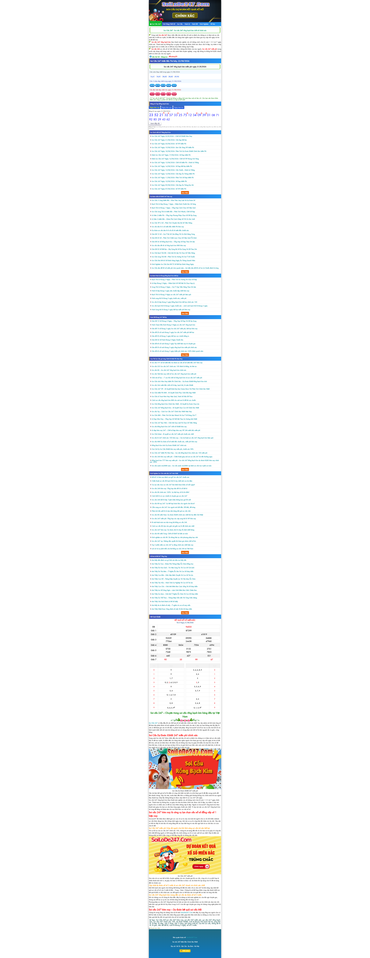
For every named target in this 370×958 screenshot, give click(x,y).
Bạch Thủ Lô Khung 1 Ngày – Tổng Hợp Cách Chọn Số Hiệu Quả (174, 208)
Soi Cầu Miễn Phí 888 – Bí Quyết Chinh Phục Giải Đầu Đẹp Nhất (174, 392)
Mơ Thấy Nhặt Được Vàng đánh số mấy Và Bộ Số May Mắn (172, 609)
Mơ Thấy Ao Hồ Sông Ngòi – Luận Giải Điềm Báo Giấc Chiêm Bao (174, 590)
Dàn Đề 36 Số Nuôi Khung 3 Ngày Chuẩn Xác (167, 340)
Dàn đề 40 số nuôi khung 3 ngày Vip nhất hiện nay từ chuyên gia (173, 343)
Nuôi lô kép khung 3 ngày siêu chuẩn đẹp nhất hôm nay (170, 291)
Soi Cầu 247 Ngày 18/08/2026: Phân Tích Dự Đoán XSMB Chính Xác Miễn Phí (179, 151)
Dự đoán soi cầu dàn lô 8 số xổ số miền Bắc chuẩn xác (170, 230)
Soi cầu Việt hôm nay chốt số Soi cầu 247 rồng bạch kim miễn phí (174, 374)
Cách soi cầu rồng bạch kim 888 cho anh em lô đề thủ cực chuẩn (174, 400)
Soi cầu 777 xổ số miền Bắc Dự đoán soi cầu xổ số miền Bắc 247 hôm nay (177, 362)
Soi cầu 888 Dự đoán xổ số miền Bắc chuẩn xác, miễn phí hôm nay (174, 441)
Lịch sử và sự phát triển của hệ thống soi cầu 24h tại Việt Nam (172, 548)
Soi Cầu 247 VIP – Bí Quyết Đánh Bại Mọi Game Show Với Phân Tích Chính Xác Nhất (180, 389)
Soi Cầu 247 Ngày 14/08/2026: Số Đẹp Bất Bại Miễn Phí (172, 166)
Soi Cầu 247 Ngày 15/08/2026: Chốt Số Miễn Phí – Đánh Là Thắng (175, 162)
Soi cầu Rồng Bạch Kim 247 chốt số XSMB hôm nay (169, 426)
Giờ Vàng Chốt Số (169, 24)
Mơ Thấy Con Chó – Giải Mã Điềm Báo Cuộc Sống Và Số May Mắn (175, 586)
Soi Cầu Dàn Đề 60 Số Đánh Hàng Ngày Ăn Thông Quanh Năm (173, 260)
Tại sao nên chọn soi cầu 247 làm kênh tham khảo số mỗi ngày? (173, 484)
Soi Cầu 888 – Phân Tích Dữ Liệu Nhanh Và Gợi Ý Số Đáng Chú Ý (174, 415)
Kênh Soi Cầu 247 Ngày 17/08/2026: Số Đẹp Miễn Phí (171, 155)
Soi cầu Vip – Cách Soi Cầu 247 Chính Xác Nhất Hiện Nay (172, 411)
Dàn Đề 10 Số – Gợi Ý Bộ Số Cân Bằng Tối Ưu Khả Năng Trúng (173, 234)
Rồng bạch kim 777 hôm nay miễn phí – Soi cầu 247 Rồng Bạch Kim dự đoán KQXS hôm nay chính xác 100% (184, 461)
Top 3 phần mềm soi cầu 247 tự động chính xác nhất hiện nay (172, 545)
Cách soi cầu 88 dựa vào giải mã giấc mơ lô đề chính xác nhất (173, 526)
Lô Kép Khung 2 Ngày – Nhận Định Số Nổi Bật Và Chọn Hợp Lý (173, 283)
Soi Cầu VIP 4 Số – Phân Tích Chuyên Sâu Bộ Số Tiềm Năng (172, 223)
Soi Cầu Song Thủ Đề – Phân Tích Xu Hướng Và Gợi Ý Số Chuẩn (173, 256)
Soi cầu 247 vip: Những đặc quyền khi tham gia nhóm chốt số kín (174, 541)
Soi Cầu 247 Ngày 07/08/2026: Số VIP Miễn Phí (169, 189)
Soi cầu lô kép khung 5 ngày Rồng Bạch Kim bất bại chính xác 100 (174, 302)
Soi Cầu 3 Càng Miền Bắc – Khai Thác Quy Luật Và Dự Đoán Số (173, 200)
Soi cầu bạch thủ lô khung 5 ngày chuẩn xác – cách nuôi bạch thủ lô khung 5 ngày (179, 306)
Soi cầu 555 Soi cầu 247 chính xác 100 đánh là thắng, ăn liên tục (174, 366)
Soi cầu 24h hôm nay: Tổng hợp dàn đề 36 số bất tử (169, 488)
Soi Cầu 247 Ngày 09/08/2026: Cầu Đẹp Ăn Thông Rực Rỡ (173, 185)
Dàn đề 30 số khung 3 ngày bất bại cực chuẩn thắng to (170, 336)
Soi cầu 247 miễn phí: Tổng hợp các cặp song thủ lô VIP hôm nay (174, 518)
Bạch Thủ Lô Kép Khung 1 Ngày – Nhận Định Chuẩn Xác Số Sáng (174, 204)
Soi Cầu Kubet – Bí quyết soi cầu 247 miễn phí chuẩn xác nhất (173, 434)
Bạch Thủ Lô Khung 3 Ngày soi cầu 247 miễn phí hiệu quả (171, 294)
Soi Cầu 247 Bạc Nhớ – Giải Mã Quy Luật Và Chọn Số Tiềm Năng (174, 423)
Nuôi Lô (187, 24)
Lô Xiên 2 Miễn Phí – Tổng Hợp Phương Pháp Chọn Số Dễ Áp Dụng (174, 215)
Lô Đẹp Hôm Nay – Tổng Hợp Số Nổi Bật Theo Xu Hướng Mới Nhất (174, 419)
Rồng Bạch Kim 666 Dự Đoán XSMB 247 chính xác (169, 445)
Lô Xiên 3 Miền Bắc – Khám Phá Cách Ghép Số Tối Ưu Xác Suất (173, 219)
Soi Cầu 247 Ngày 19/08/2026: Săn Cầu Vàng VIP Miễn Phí (173, 147)
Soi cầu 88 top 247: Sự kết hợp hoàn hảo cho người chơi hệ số (173, 503)
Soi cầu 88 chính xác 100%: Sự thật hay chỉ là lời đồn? (170, 492)
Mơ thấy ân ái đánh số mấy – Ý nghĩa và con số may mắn (171, 605)
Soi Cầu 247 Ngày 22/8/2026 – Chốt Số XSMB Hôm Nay (172, 136)
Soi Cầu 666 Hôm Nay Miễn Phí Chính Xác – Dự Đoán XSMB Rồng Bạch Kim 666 (179, 381)
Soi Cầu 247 (156, 24)
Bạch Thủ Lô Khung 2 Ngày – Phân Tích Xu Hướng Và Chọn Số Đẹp (174, 279)
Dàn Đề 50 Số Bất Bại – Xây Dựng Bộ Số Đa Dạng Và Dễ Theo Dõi (174, 249)
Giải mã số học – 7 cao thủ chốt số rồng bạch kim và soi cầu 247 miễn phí (177, 377)
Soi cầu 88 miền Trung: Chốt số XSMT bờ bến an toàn (170, 533)
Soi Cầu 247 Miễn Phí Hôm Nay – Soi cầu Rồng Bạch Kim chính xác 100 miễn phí (179, 453)
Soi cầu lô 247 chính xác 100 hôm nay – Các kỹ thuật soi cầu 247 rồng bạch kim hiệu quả (182, 438)
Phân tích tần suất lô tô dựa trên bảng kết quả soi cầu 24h (171, 511)
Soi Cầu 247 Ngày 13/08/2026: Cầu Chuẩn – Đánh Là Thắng (173, 170)
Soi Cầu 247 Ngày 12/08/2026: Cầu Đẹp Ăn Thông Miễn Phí (173, 174)
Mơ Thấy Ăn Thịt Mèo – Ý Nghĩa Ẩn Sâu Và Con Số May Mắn (172, 571)
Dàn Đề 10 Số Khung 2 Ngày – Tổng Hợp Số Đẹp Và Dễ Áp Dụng (174, 321)
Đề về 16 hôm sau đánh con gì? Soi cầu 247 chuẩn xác (170, 477)
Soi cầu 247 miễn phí (209, 49)
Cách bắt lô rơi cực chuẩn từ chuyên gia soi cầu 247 (169, 496)
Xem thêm (185, 192)
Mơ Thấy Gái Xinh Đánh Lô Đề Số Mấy (165, 601)
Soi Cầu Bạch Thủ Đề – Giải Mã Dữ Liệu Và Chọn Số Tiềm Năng (173, 253)
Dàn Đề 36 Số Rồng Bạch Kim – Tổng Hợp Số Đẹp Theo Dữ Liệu (173, 241)
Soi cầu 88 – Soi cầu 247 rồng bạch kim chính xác (169, 370)
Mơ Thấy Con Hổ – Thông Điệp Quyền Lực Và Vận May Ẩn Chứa (173, 579)
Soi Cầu (179, 24)
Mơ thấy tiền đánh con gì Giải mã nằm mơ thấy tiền (169, 560)
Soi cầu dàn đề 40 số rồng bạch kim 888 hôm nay (169, 245)
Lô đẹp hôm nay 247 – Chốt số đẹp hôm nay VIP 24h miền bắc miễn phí (176, 430)
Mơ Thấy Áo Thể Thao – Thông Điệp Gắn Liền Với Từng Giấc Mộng (174, 597)
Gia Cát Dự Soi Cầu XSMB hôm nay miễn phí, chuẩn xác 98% (172, 449)
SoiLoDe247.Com (186, 912)
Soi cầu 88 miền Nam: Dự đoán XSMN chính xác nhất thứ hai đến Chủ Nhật (177, 515)
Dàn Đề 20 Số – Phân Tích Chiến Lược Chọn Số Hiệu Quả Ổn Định (174, 238)
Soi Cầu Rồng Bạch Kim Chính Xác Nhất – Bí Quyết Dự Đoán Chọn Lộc (175, 404)
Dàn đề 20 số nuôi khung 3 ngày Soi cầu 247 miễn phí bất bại (173, 332)
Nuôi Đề (195, 24)
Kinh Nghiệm (204, 24)
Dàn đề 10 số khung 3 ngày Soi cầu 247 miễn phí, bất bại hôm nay (174, 328)
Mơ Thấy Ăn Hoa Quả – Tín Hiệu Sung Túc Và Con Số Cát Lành (173, 567)
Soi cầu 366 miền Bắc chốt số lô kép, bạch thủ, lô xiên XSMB (172, 385)
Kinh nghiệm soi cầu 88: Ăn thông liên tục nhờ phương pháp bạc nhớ (175, 537)
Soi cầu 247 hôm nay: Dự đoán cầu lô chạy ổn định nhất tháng (173, 530)
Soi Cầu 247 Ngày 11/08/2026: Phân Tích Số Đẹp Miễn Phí (173, 177)
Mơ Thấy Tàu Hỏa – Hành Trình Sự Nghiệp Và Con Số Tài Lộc (172, 582)
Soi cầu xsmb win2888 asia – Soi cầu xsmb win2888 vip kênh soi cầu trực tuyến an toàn (181, 465)
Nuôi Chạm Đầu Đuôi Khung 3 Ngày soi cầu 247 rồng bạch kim (173, 325)
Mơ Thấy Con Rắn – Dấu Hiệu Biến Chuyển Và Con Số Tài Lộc (172, 575)
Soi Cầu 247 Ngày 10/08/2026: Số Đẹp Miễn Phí (169, 181)
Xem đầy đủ (155, 123)
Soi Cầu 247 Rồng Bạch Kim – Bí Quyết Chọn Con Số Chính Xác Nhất (175, 407)
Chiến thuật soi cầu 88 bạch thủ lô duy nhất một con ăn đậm (172, 481)
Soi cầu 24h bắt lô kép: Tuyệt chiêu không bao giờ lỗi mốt (171, 499)
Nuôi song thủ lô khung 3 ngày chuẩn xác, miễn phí (169, 298)
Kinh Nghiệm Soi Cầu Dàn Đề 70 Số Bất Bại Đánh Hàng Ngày (173, 264)
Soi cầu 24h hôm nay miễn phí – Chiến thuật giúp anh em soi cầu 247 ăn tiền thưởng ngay (182, 456)
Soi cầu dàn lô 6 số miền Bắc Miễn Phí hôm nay (168, 226)
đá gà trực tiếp (155, 928)
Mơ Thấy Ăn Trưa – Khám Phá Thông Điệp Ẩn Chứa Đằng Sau (172, 564)
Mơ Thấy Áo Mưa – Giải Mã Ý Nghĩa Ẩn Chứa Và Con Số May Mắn (175, 594)
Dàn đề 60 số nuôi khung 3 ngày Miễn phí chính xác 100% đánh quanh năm (177, 351)
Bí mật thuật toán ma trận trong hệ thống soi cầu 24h (169, 522)
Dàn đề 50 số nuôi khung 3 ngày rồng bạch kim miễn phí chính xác (174, 347)
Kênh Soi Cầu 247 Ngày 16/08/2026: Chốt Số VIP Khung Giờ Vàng (175, 158)
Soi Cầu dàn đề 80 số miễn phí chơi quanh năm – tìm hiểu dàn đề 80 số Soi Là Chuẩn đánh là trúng (185, 268)
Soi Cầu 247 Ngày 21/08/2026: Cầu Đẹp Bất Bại (169, 140)
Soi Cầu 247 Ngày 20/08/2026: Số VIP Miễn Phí (169, 143)
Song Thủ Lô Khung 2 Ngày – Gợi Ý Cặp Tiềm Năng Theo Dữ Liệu (174, 287)
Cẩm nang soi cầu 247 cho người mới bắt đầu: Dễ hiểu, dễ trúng (173, 507)
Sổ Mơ (213, 24)
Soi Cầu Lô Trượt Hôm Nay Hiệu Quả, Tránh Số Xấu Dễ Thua (172, 396)
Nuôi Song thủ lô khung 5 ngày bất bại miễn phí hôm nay (171, 309)
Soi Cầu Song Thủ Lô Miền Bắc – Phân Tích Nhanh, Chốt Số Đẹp (173, 211)
